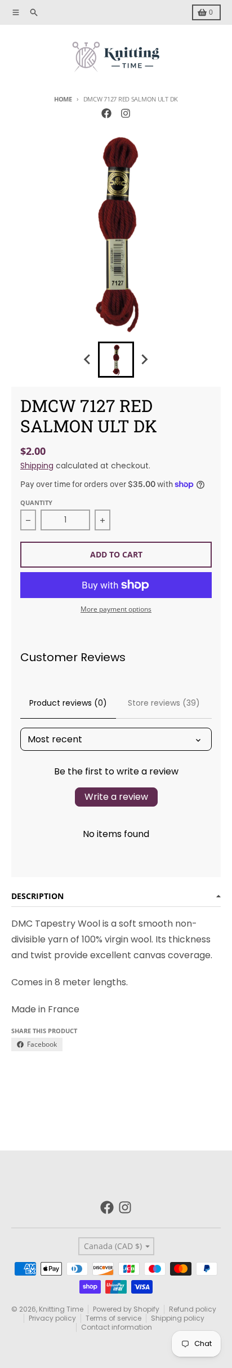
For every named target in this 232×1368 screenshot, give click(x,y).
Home (63, 99)
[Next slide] (144, 359)
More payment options (116, 609)
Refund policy (192, 1309)
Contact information (116, 1327)
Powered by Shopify (126, 1309)
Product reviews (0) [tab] (68, 703)
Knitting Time (61, 1309)
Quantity (36, 502)
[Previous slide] (88, 359)
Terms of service (113, 1318)
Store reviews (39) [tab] (164, 703)
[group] (116, 360)
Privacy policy (52, 1318)
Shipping (36, 465)
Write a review (116, 796)
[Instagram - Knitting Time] (125, 113)
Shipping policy (177, 1318)
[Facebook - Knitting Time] (106, 113)
